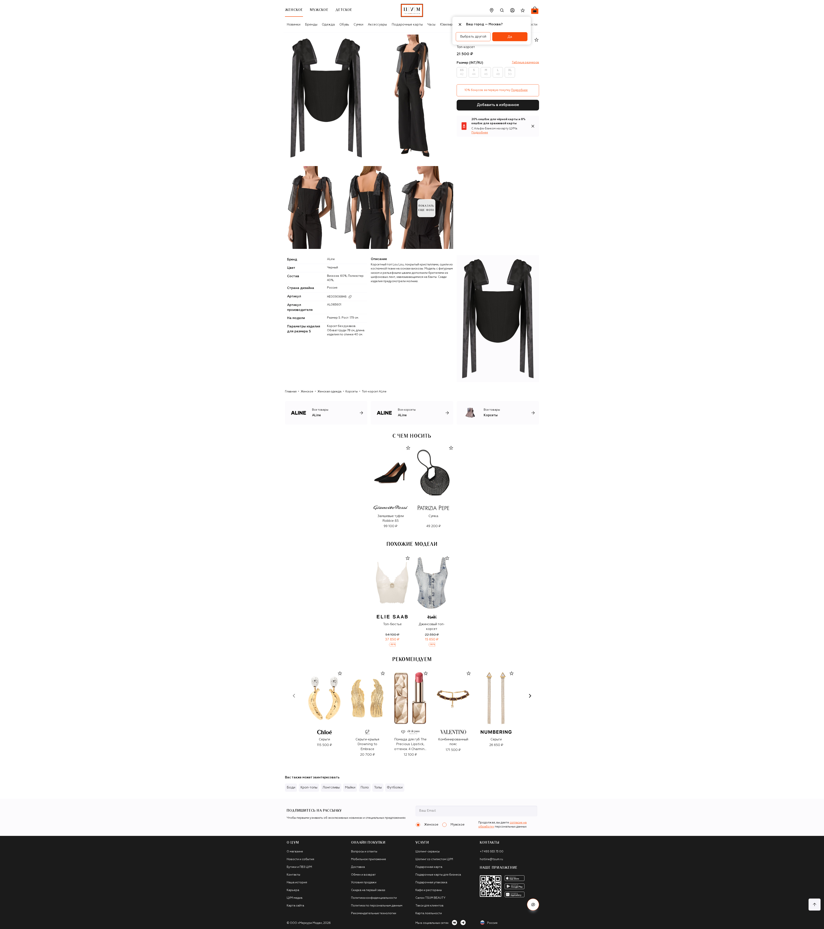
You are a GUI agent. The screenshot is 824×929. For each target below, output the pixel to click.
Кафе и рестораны (428, 890)
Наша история (297, 882)
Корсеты (351, 391)
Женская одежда (329, 391)
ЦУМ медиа (294, 898)
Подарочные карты (407, 24)
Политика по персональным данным (376, 905)
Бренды (311, 24)
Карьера (293, 890)
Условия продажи (363, 882)
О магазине (295, 851)
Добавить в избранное (498, 105)
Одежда (328, 24)
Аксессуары (377, 24)
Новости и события (300, 859)
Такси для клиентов (429, 905)
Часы (431, 24)
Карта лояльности (428, 913)
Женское (307, 391)
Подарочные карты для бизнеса (438, 874)
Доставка (358, 867)
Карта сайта (295, 905)
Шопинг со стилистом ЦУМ (434, 859)
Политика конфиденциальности (374, 898)
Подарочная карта (428, 867)
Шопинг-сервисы (427, 851)
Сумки (358, 24)
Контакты (293, 874)
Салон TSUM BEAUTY (430, 898)
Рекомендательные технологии (373, 913)
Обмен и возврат (363, 874)
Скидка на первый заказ (368, 890)
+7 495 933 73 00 (491, 851)
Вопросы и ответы (364, 851)
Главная (291, 391)
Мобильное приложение (368, 859)
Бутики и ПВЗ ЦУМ (299, 867)
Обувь (344, 24)
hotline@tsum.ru (491, 859)
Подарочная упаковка (431, 882)
